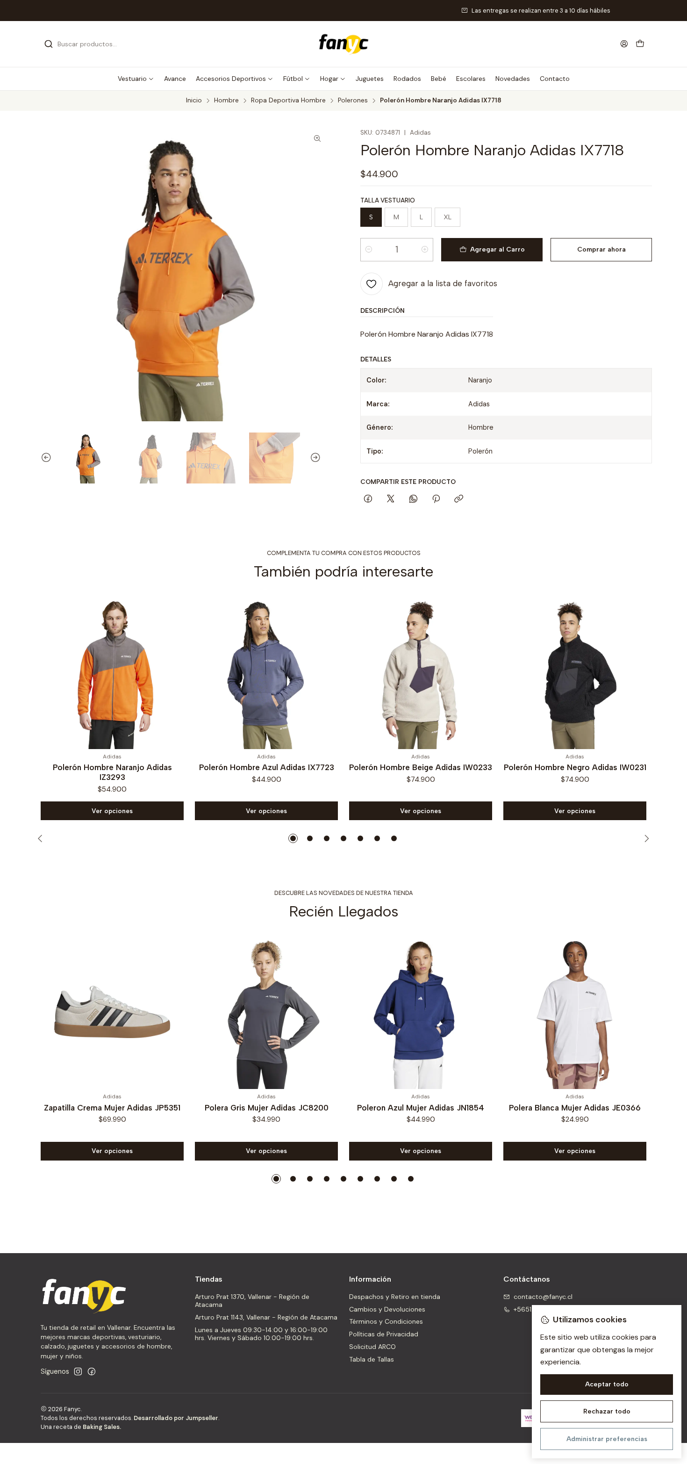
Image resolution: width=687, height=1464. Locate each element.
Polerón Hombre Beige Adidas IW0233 (271, 767)
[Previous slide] (42, 458)
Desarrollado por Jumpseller (176, 1418)
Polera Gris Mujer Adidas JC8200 (267, 1107)
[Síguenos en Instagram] (78, 1371)
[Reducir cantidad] (369, 249)
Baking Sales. (102, 1427)
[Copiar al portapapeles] (458, 499)
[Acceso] (624, 43)
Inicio (194, 100)
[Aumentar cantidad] (425, 249)
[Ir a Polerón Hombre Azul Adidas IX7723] (117, 672)
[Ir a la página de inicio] (343, 44)
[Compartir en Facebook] (368, 499)
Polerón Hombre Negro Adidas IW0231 (426, 767)
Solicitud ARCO (372, 1346)
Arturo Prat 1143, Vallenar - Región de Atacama (266, 1317)
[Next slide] (320, 458)
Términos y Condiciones (386, 1321)
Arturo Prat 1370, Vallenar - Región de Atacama (252, 1300)
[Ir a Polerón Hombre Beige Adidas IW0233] (271, 672)
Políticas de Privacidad (383, 1334)
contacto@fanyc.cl (543, 1296)
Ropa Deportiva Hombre (288, 100)
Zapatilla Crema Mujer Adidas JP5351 (112, 1107)
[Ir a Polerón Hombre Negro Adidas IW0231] (426, 672)
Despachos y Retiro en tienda (394, 1296)
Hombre (226, 100)
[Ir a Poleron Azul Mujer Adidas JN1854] (421, 1012)
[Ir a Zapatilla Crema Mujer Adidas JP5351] (112, 1012)
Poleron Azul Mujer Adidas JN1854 (420, 1107)
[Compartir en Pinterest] (436, 499)
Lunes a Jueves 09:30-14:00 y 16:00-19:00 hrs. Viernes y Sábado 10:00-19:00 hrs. (261, 1334)
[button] (136, 78)
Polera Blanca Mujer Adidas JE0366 (575, 1107)
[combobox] (92, 44)
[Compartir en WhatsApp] (413, 499)
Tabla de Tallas (371, 1359)
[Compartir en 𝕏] (391, 499)
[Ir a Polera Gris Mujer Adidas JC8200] (266, 1012)
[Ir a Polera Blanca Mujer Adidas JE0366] (575, 1012)
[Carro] (640, 44)
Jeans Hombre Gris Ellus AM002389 (580, 767)
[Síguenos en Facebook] (91, 1371)
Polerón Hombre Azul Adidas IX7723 (117, 767)
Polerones (353, 100)
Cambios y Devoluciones (387, 1309)
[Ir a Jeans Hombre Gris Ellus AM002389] (580, 672)
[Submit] (49, 44)
